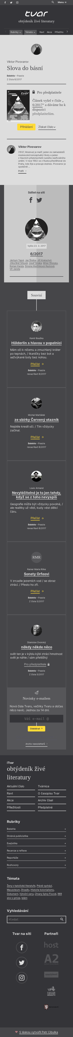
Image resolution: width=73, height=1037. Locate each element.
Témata (29, 32)
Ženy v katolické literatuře (21, 885)
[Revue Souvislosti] (51, 975)
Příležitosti (60, 32)
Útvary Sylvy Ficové (45, 893)
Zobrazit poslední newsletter (35, 737)
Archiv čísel (45, 800)
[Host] (51, 945)
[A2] (51, 960)
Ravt (42, 32)
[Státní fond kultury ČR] (51, 1007)
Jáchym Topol (17, 260)
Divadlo (25, 889)
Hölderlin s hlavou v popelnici (36, 343)
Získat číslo (45, 127)
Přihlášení (26, 127)
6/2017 (37, 105)
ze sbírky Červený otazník (36, 420)
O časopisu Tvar (48, 793)
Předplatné (45, 807)
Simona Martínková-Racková (39, 266)
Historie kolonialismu (42, 889)
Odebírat (35, 728)
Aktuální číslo (15, 786)
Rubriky (15, 32)
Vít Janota (15, 269)
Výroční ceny (26, 893)
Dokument (12, 893)
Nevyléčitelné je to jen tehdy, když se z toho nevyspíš (36, 495)
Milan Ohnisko (50, 263)
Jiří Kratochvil (44, 260)
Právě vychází (44, 885)
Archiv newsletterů (35, 744)
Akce (49, 32)
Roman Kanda (17, 266)
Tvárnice (43, 786)
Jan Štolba (30, 260)
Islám (24, 898)
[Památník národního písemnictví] (51, 991)
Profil (21, 171)
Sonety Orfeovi (36, 574)
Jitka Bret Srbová (19, 263)
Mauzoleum (13, 889)
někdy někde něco (36, 647)
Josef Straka (35, 263)
